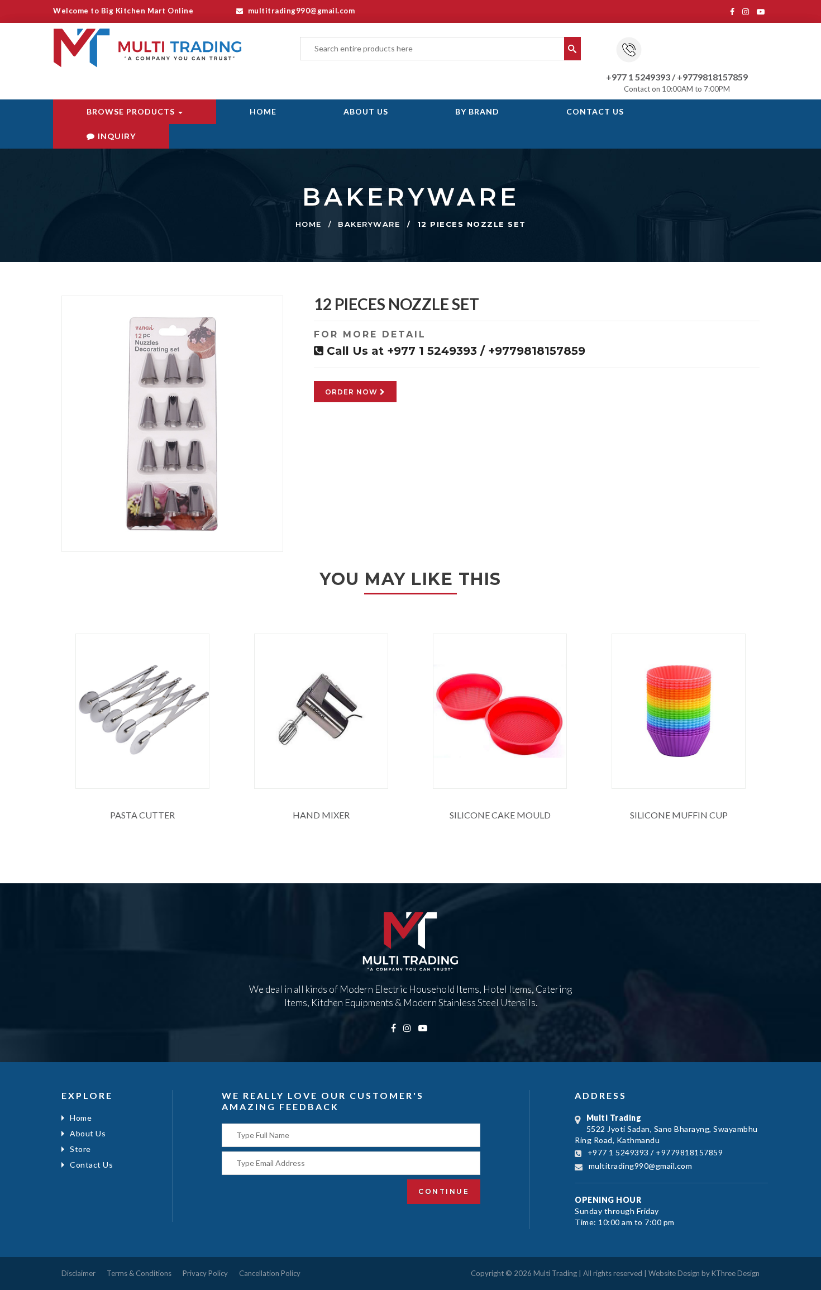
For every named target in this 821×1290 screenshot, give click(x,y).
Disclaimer (78, 1273)
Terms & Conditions (139, 1273)
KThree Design (736, 1273)
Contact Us (595, 111)
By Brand (477, 111)
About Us (365, 111)
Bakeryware (369, 224)
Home (263, 111)
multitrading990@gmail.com (300, 10)
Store (80, 1149)
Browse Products (132, 111)
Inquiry (115, 136)
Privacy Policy (205, 1273)
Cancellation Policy (269, 1273)
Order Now (352, 392)
